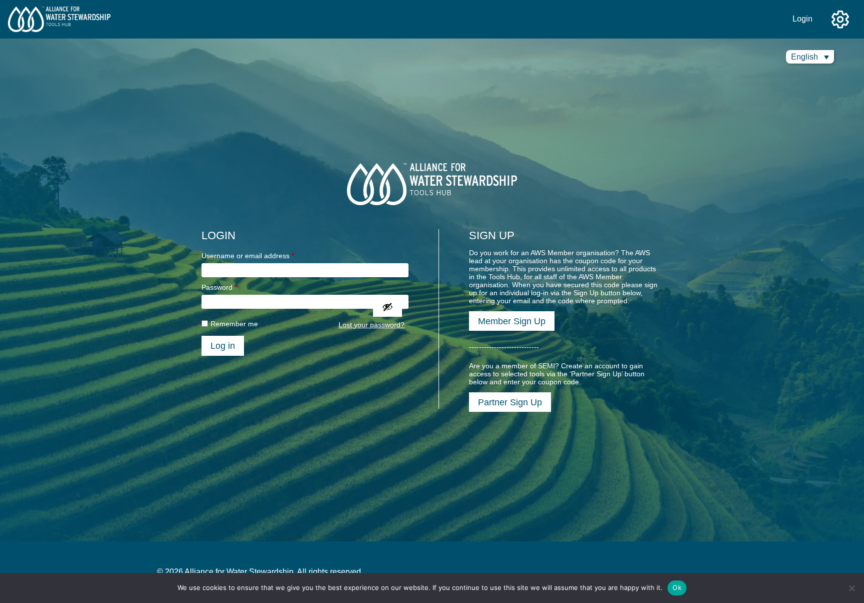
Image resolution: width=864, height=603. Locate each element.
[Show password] (387, 307)
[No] (851, 588)
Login (802, 19)
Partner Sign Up (510, 402)
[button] (810, 57)
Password (219, 287)
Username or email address (248, 256)
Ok (677, 587)
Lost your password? (371, 325)
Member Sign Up (512, 321)
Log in (222, 345)
